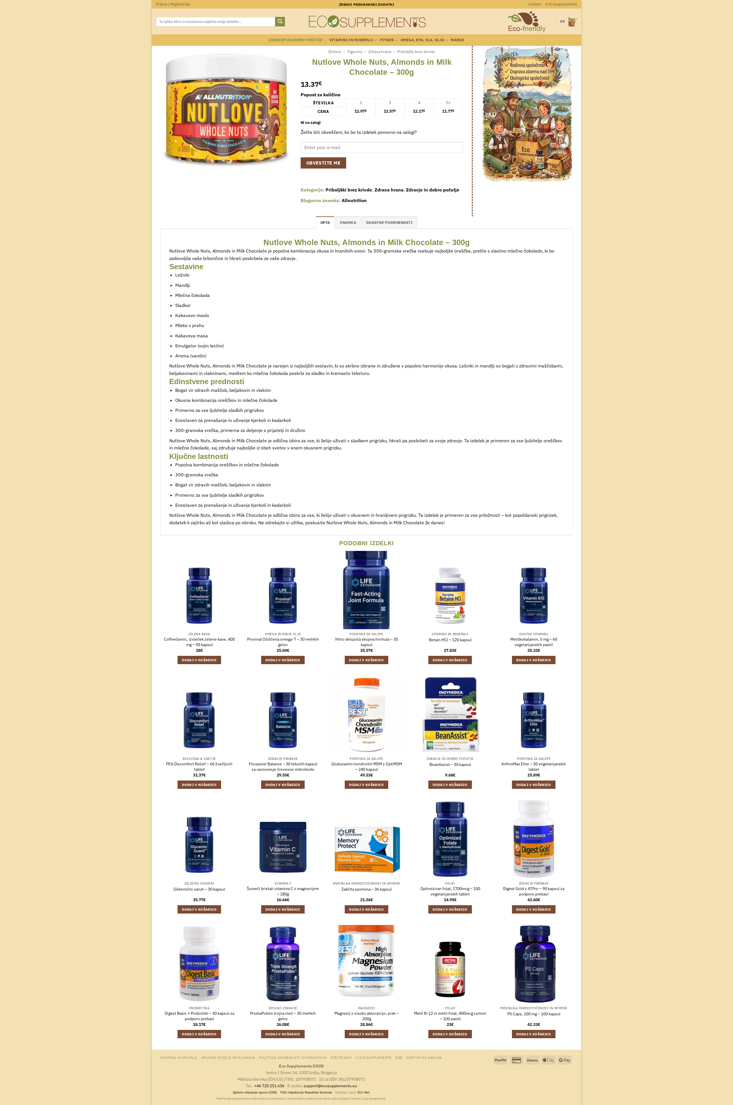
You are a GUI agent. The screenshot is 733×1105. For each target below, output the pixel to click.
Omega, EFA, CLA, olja (422, 40)
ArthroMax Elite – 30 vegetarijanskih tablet (533, 766)
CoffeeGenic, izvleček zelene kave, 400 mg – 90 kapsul (199, 642)
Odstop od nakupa (424, 1057)
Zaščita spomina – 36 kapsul (366, 889)
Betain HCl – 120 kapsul (450, 639)
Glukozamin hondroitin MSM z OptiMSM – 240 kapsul (366, 766)
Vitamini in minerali (351, 40)
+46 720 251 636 (269, 1085)
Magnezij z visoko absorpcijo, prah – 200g (366, 1016)
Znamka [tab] (348, 222)
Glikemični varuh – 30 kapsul (199, 889)
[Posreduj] (280, 22)
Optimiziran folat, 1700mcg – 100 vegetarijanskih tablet (450, 891)
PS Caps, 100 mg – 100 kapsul (533, 1013)
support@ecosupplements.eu (330, 1085)
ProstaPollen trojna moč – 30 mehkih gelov (283, 1016)
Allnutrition (354, 200)
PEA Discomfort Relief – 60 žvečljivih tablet (199, 766)
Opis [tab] (325, 222)
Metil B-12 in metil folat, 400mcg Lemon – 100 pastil (450, 1016)
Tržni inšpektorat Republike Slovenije (306, 1092)
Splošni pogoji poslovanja (228, 1057)
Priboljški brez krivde (416, 51)
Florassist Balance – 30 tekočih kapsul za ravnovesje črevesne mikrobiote (283, 766)
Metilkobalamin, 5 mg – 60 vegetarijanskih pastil (533, 642)
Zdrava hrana (379, 51)
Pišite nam (341, 1057)
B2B (399, 1057)
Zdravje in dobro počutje (295, 40)
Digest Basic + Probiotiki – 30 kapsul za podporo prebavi (199, 1016)
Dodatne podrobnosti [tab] (389, 222)
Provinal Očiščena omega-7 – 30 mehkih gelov (283, 642)
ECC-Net (364, 1092)
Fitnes (387, 40)
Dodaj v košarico (199, 660)
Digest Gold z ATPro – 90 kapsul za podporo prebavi (533, 891)
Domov (334, 51)
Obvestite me (323, 163)
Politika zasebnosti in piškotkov (293, 1057)
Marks (457, 40)
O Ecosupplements (561, 4)
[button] (173, 4)
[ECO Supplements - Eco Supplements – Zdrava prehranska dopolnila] (366, 21)
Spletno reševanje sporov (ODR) (255, 1092)
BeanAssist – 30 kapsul (450, 764)
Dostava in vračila (179, 1057)
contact (535, 4)
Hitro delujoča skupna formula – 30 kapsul (366, 642)
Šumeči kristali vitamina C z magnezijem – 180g (283, 891)
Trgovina (354, 51)
